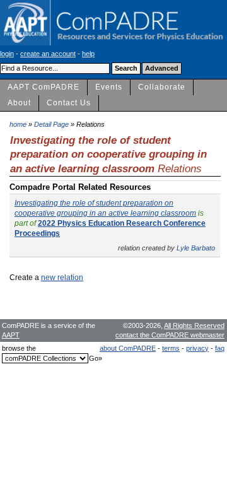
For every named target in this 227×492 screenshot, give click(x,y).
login (7, 53)
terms (171, 348)
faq (219, 348)
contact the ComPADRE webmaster (169, 335)
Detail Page (51, 124)
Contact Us (69, 102)
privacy (197, 348)
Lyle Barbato (196, 248)
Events (108, 87)
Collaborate (161, 87)
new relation (62, 277)
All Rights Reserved (194, 325)
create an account (48, 53)
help (88, 53)
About (19, 102)
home (17, 124)
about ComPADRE (128, 348)
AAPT (11, 335)
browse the (19, 348)
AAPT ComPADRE (43, 87)
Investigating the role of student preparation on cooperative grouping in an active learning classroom (105, 208)
